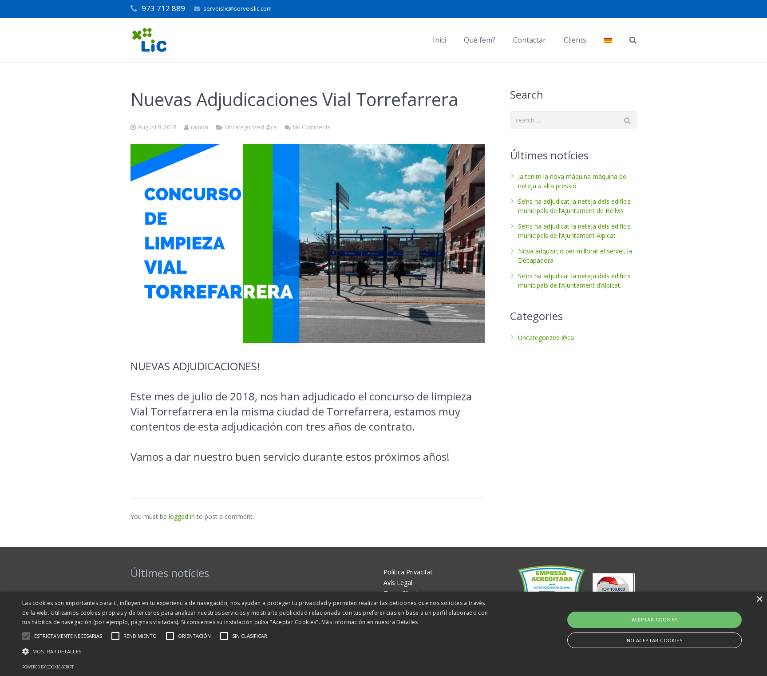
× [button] (759, 599)
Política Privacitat (408, 572)
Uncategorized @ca (251, 127)
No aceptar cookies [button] (654, 640)
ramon (199, 127)
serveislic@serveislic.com (237, 8)
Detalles (407, 622)
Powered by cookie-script (48, 667)
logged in (182, 516)
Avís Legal (398, 582)
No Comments (312, 127)
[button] (257, 651)
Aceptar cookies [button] (655, 619)
